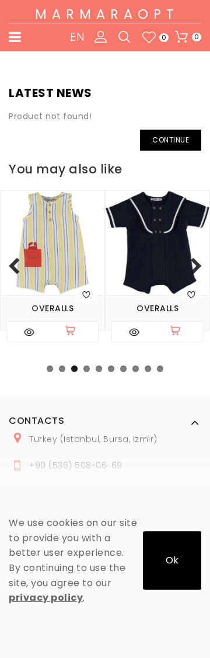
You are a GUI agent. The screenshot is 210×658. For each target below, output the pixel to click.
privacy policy (46, 597)
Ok (172, 560)
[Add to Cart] (75, 332)
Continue (170, 140)
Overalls (53, 308)
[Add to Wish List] (86, 294)
